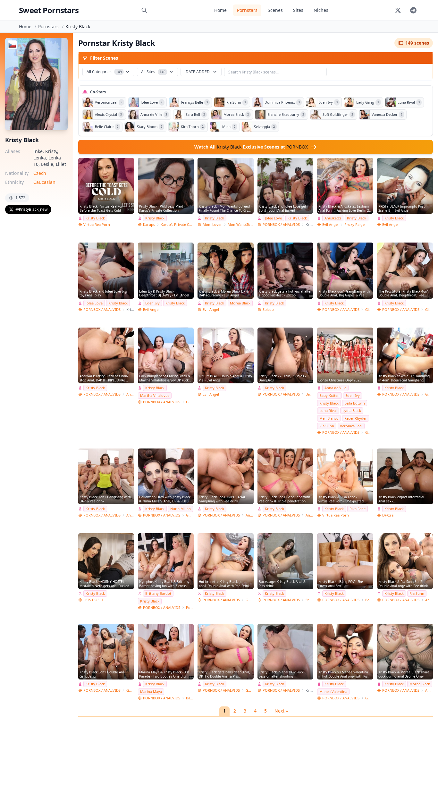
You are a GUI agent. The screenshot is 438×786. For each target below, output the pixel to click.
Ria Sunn (326, 425)
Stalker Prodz (309, 599)
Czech (39, 173)
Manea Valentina (333, 691)
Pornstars (247, 10)
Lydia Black (351, 410)
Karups (149, 224)
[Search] (144, 10)
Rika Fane (358, 508)
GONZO (190, 401)
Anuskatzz (332, 218)
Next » (281, 711)
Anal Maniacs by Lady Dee (429, 690)
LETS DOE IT (93, 599)
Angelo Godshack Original (130, 394)
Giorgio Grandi (369, 309)
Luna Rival (328, 410)
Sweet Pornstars (49, 10)
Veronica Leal (351, 425)
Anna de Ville (335, 387)
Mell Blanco (329, 418)
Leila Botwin (354, 403)
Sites (298, 10)
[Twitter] (398, 10)
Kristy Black (95, 218)
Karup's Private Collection (177, 224)
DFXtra (387, 515)
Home (220, 10)
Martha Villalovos (154, 395)
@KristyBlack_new (31, 209)
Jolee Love (273, 218)
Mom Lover (212, 224)
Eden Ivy (152, 303)
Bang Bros (309, 394)
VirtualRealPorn (96, 224)
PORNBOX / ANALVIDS (281, 224)
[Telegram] (413, 10)
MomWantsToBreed (240, 224)
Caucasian (44, 182)
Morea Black (240, 303)
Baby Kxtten (329, 395)
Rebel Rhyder (355, 418)
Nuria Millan (180, 508)
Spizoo (268, 309)
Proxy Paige (354, 224)
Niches (321, 10)
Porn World (190, 607)
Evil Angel (330, 224)
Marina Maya (151, 691)
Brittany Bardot (158, 593)
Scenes (275, 10)
